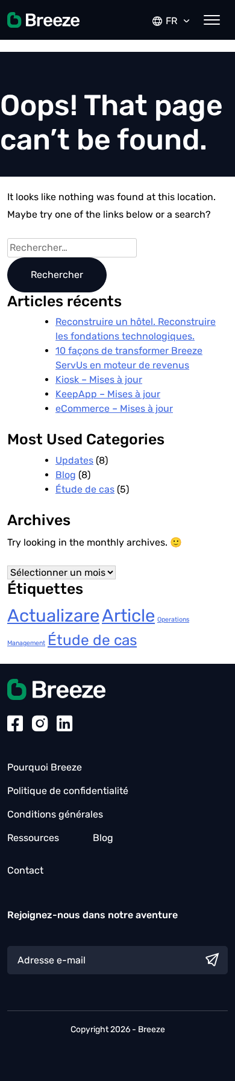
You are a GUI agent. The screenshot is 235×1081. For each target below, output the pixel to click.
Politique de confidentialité (67, 790)
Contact (25, 870)
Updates (74, 460)
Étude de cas (84, 489)
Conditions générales (55, 814)
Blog (65, 475)
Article (128, 615)
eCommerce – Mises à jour (114, 408)
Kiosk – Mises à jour (98, 379)
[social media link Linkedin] (64, 725)
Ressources (33, 837)
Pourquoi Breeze (44, 767)
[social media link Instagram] (40, 725)
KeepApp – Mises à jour (107, 394)
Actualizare (53, 615)
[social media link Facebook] (15, 725)
